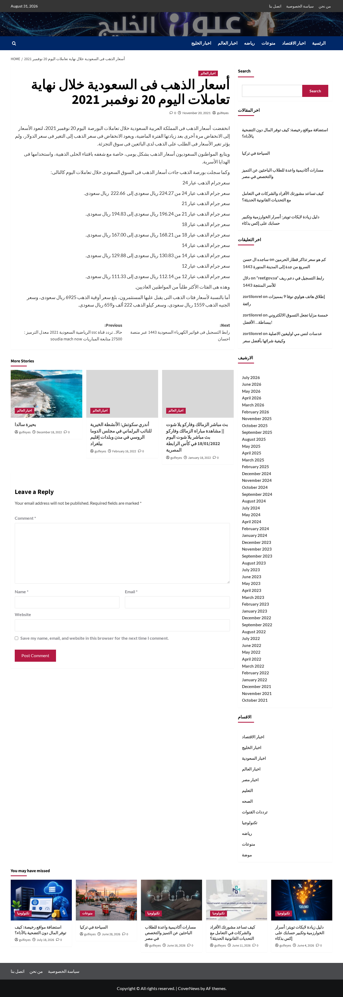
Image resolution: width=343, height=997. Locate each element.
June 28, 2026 (111, 934)
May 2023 (251, 583)
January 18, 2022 (199, 458)
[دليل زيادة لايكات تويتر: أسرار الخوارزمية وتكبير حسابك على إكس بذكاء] (301, 900)
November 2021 (257, 693)
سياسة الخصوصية (300, 6)
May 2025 (251, 446)
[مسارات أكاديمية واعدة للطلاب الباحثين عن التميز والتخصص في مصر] (171, 900)
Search (244, 71)
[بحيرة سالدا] (46, 394)
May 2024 (251, 514)
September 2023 (257, 556)
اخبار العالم (227, 43)
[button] (14, 43)
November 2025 (257, 418)
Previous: (73, 332)
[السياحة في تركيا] (106, 900)
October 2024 (255, 487)
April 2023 (251, 590)
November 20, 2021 (196, 113)
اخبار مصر (250, 779)
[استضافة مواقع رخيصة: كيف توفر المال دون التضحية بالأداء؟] (41, 900)
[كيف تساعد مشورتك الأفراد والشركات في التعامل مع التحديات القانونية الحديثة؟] (236, 900)
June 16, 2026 (176, 945)
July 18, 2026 (45, 940)
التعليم (247, 790)
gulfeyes (223, 113)
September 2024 (257, 494)
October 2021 (255, 700)
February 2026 (255, 411)
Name (21, 591)
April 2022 (251, 659)
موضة (247, 854)
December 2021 (256, 686)
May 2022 (251, 652)
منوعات (268, 43)
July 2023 (251, 569)
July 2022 (251, 638)
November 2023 (257, 549)
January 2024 (254, 535)
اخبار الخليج (201, 43)
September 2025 (257, 432)
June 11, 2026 (241, 945)
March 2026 (253, 404)
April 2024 (251, 521)
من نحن (325, 6)
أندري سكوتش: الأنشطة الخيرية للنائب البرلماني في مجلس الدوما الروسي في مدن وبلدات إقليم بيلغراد (121, 434)
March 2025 (253, 459)
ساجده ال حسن (256, 259)
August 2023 (254, 563)
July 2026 (251, 377)
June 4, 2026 (305, 945)
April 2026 (251, 397)
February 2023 (255, 604)
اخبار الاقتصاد (293, 43)
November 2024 (257, 480)
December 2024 (256, 473)
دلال (246, 277)
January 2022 (254, 679)
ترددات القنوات (254, 811)
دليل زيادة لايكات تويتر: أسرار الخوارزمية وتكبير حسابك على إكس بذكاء (280, 219)
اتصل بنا (275, 6)
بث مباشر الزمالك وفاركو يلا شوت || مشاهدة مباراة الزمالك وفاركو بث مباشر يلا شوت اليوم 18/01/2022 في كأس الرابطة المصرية (197, 437)
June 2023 (251, 576)
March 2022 (253, 666)
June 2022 (251, 645)
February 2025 (255, 466)
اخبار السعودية (254, 758)
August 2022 (254, 631)
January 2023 (254, 611)
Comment (25, 518)
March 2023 (253, 597)
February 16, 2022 (124, 451)
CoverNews (189, 988)
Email (131, 591)
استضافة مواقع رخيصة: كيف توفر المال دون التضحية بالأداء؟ (285, 133)
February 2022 (255, 672)
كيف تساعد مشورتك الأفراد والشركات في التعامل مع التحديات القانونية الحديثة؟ (283, 196)
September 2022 (257, 624)
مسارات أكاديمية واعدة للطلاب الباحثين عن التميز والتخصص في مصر (282, 173)
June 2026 (251, 384)
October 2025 (255, 425)
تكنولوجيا (249, 822)
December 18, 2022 (49, 432)
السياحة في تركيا (256, 153)
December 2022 (256, 617)
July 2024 (251, 507)
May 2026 (251, 391)
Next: (180, 332)
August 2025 (254, 439)
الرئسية (319, 43)
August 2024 (254, 500)
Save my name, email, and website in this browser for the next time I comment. (94, 638)
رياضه (249, 43)
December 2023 (256, 542)
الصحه (247, 801)
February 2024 (255, 528)
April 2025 (251, 452)
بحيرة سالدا (25, 424)
